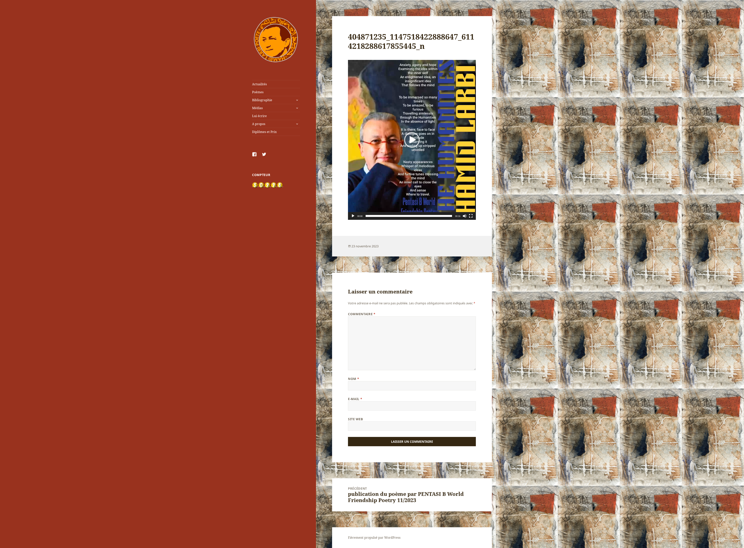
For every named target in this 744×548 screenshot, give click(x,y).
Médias (257, 108)
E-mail (355, 399)
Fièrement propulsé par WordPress (374, 537)
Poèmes (258, 92)
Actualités (259, 84)
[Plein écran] (471, 216)
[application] (412, 140)
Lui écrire (259, 116)
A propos (258, 124)
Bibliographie (262, 100)
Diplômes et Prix (264, 132)
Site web (355, 419)
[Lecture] (353, 216)
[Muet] (465, 216)
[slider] (409, 216)
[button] (412, 140)
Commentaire (361, 314)
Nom (353, 379)
